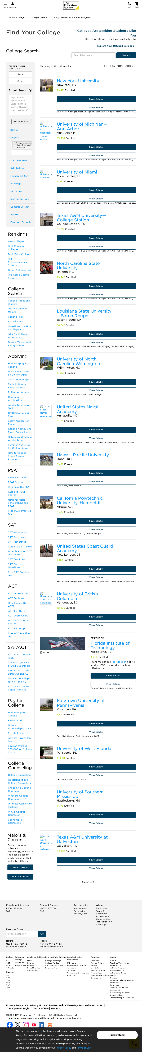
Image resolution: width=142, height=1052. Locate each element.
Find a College (17, 17)
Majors (15, 137)
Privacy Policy (63, 1047)
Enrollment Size (19, 176)
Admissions (17, 168)
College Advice (38, 17)
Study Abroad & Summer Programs (72, 17)
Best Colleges (16, 241)
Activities (16, 191)
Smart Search (18, 90)
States (14, 130)
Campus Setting (19, 206)
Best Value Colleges (19, 254)
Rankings (15, 183)
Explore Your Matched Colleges (115, 46)
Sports (14, 214)
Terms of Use (83, 1047)
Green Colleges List (19, 270)
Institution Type (19, 199)
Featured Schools (20, 222)
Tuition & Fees (18, 160)
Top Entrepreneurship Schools (18, 262)
